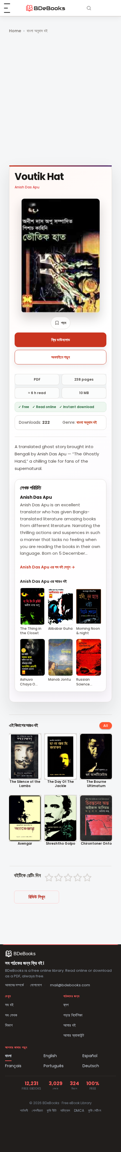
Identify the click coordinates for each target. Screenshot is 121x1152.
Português (54, 1066)
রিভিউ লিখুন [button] (36, 897)
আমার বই (69, 1025)
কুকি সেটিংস (94, 1110)
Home (15, 31)
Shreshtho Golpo (60, 844)
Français (13, 1066)
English (50, 1056)
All (105, 725)
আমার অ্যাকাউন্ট (73, 1035)
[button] (60, 323)
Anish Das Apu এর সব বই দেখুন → (47, 567)
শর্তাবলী (24, 1110)
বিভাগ (9, 1025)
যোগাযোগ (36, 985)
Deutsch (90, 1066)
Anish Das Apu (27, 187)
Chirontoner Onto (96, 844)
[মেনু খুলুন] (10, 8)
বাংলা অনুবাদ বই (37, 31)
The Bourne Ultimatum (96, 784)
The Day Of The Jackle (60, 784)
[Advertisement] (60, 100)
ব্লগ (66, 1005)
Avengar (25, 844)
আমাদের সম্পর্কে (14, 985)
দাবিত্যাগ (65, 1110)
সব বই (9, 1005)
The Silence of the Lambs (25, 784)
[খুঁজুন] (89, 8)
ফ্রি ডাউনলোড (60, 340)
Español (89, 1056)
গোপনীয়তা (37, 1110)
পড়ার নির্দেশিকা (72, 1015)
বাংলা (8, 1056)
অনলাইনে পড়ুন (60, 357)
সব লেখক (11, 1015)
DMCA (79, 1110)
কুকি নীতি (52, 1110)
